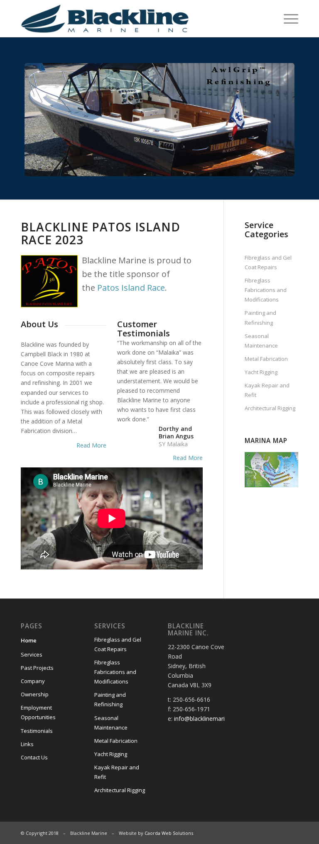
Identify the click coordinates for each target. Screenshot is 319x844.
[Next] (279, 118)
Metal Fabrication (266, 358)
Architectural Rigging (270, 408)
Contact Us (34, 757)
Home (29, 640)
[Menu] (286, 18)
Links (27, 744)
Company (33, 681)
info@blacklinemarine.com (209, 718)
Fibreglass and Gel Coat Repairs (268, 262)
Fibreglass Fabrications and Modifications (266, 290)
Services (31, 654)
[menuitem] (286, 18)
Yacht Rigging (261, 372)
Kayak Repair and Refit (267, 390)
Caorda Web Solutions (169, 833)
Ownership (35, 694)
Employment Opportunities (38, 712)
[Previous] (39, 118)
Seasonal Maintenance (261, 340)
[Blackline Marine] (123, 18)
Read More (91, 445)
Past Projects (37, 667)
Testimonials (37, 731)
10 (189, 169)
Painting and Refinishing (260, 317)
